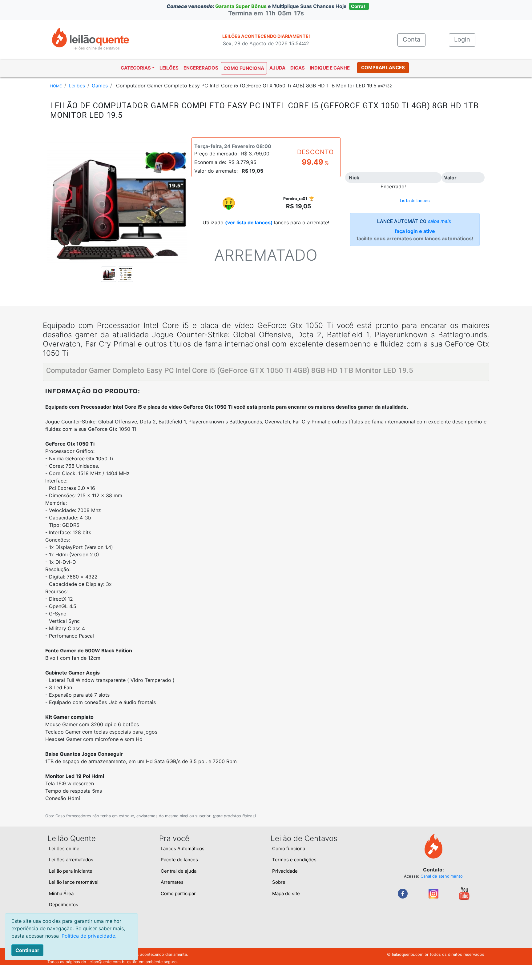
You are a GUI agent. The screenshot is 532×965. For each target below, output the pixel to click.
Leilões (169, 68)
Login (462, 39)
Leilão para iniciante (70, 871)
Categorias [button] (136, 68)
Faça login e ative (415, 231)
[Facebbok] (403, 893)
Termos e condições (294, 860)
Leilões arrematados (71, 860)
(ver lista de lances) (249, 222)
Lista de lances (415, 200)
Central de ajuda (178, 871)
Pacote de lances (179, 860)
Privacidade (285, 871)
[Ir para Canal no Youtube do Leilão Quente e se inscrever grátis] (464, 893)
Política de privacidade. (89, 936)
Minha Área (61, 893)
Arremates (172, 882)
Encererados (200, 68)
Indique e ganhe (330, 68)
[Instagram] (433, 893)
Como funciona (244, 68)
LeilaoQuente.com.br (106, 961)
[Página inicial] (90, 37)
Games (100, 85)
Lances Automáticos (182, 848)
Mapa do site (286, 893)
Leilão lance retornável (74, 882)
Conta (414, 39)
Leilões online (64, 848)
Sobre (278, 882)
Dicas (297, 68)
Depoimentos (63, 904)
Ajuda (277, 68)
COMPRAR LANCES (383, 67)
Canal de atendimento (442, 876)
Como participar (178, 893)
